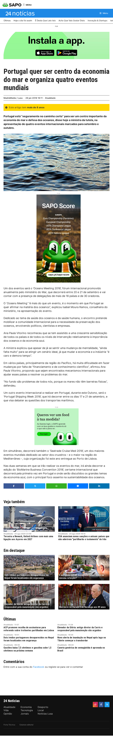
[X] (106, 704)
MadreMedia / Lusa (13, 98)
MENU (28, 5)
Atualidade (50, 98)
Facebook (38, 666)
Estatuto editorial (26, 725)
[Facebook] (101, 704)
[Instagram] (95, 704)
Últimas (10, 619)
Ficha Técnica (9, 725)
